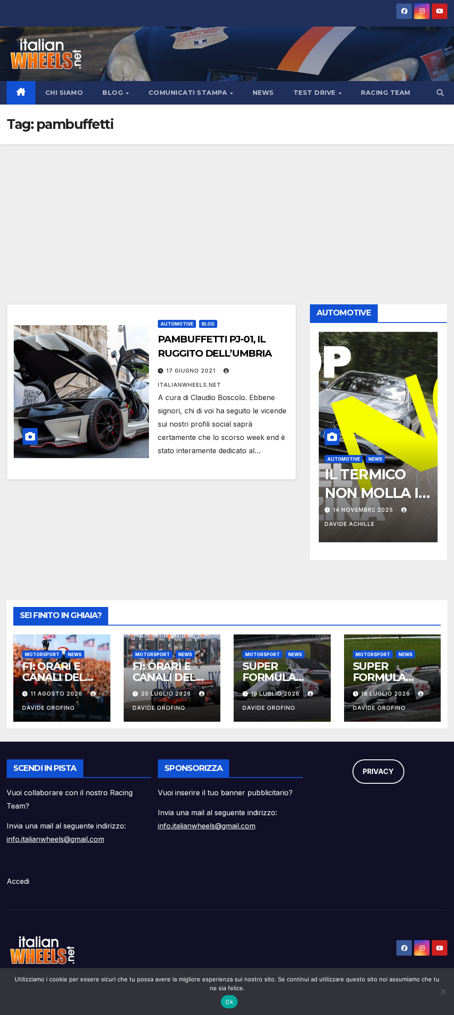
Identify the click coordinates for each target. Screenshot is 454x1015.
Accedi (18, 881)
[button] (440, 92)
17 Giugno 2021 (191, 370)
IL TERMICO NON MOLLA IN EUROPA (377, 493)
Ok (229, 1001)
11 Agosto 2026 (57, 693)
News (263, 93)
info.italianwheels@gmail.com (55, 839)
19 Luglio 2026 (276, 693)
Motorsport (42, 654)
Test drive (316, 93)
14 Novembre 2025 (364, 509)
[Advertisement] (227, 211)
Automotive (176, 324)
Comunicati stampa (189, 93)
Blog (113, 93)
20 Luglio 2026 (167, 693)
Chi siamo (64, 93)
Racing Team (386, 93)
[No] (442, 991)
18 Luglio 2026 (386, 693)
